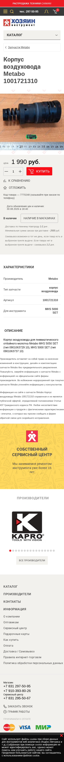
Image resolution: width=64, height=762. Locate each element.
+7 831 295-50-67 (17, 698)
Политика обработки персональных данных (33, 663)
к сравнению (19, 180)
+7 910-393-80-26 (17, 691)
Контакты (12, 601)
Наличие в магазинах (39, 218)
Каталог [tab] (14, 35)
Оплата (8, 645)
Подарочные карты (16, 634)
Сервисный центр (15, 628)
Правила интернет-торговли (22, 657)
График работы (19, 711)
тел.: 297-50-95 (28, 11)
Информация (14, 609)
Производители (17, 594)
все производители (32, 560)
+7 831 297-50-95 (17, 686)
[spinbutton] (13, 171)
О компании (11, 616)
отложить (17, 187)
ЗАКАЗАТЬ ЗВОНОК (20, 706)
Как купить (11, 639)
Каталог (10, 586)
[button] (20, 171)
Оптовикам (11, 622)
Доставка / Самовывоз (18, 651)
